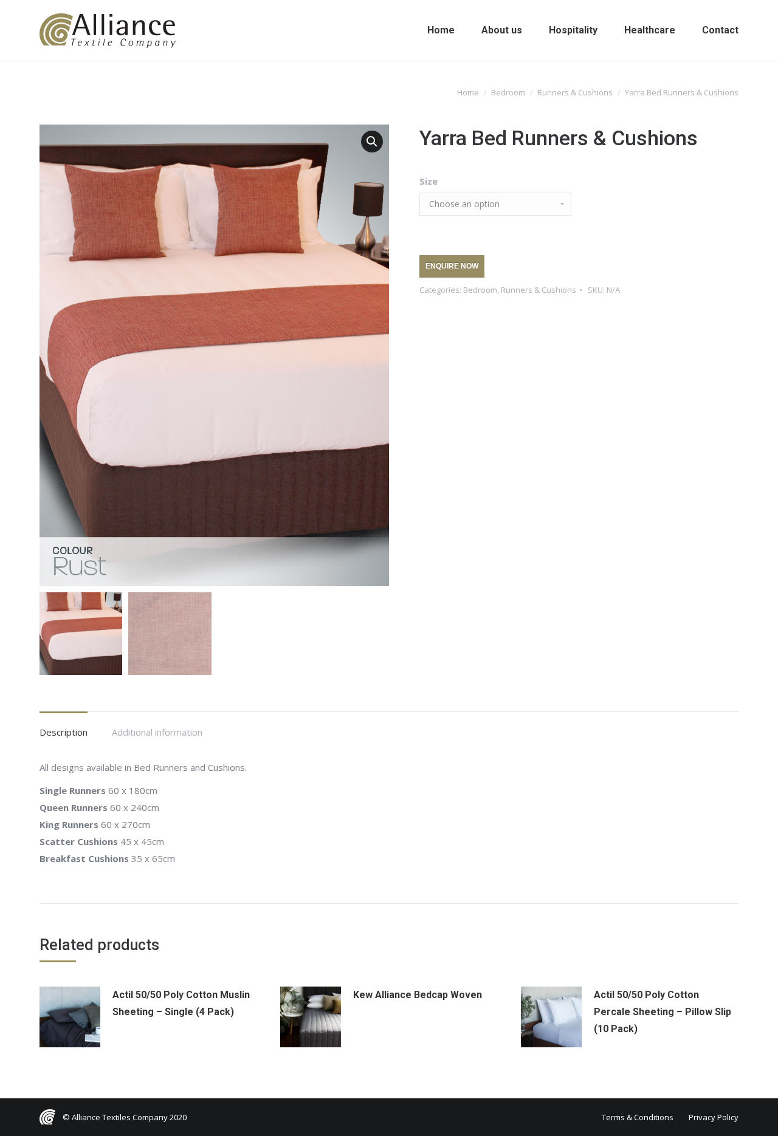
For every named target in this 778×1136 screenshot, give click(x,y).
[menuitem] (441, 30)
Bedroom (480, 289)
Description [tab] (64, 732)
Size (428, 181)
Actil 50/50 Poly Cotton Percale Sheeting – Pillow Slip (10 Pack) (662, 1012)
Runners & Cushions (538, 289)
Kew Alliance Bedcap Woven (417, 995)
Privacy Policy (713, 1117)
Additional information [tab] (157, 732)
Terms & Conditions (637, 1117)
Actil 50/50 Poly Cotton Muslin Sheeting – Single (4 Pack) (181, 1003)
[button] (372, 141)
